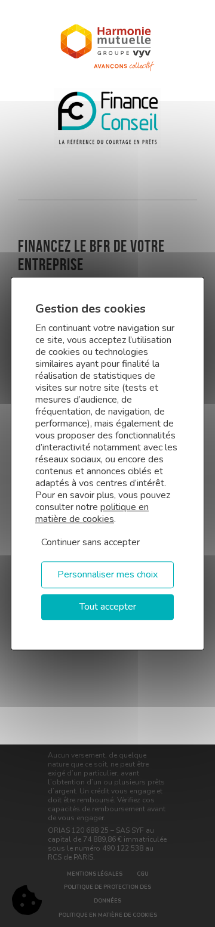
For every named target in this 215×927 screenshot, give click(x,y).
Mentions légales (94, 873)
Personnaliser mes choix (107, 574)
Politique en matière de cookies (108, 915)
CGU (143, 873)
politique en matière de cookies (92, 513)
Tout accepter (107, 606)
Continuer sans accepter (90, 542)
